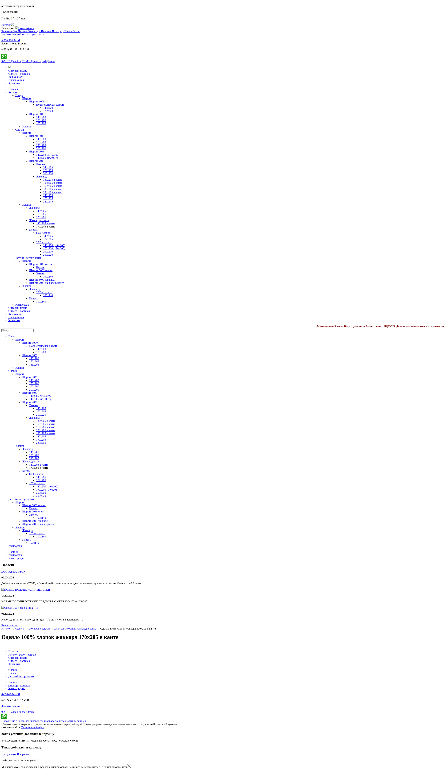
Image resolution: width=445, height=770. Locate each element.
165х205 (41, 123)
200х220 (48, 173)
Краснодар (34, 31)
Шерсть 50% (36, 114)
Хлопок (26, 126)
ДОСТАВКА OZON (13, 571)
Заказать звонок (10, 34)
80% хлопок (43, 232)
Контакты (14, 83)
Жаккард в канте (39, 220)
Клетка (33, 229)
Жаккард (41, 176)
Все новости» (9, 625)
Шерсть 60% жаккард (42, 279)
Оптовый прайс (17, 70)
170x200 (48, 110)
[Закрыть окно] (129, 766)
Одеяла (19, 129)
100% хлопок (44, 242)
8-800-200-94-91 (10, 40)
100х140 (41, 301)
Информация (16, 79)
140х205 (48, 167)
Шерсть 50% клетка (40, 264)
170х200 (41, 142)
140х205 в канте (45, 223)
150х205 (41, 120)
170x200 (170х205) (54, 248)
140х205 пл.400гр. (47, 154)
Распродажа (22, 304)
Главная (13, 89)
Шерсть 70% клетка (40, 270)
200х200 (41, 148)
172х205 (48, 239)
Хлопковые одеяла (39, 628)
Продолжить (8, 754)
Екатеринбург (9, 31)
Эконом (40, 164)
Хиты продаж (16, 558)
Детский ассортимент (28, 257)
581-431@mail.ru (31, 61)
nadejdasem (48, 61)
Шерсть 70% (36, 160)
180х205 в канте (52, 189)
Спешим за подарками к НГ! (21, 607)
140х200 (48, 107)
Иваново (23, 31)
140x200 (41, 117)
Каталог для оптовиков (22, 654)
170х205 (48, 170)
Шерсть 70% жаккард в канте (46, 282)
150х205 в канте (52, 182)
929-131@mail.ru (11, 61)
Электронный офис (32, 727)
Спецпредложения (19, 685)
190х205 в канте (52, 192)
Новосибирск (26, 28)
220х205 (48, 201)
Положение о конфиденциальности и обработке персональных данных (43, 720)
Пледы (19, 95)
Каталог (13, 92)
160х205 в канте (52, 185)
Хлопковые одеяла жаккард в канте (75, 628)
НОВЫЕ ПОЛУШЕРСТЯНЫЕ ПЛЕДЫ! (28, 589)
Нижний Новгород (52, 31)
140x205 (41, 210)
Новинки (13, 551)
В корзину (23, 754)
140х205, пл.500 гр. (47, 157)
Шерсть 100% (37, 101)
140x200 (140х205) (54, 245)
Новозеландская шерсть (50, 104)
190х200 (41, 145)
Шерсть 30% (36, 135)
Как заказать (15, 76)
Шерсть (26, 98)
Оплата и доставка (19, 73)
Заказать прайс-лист (32, 34)
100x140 (48, 276)
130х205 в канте (52, 179)
